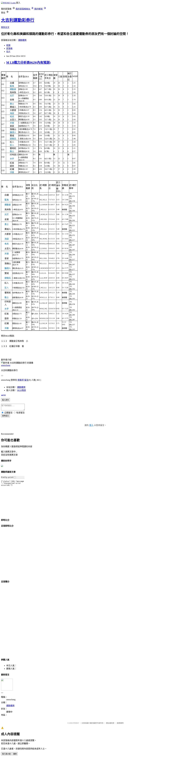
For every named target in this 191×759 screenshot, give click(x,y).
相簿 (8, 45)
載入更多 (5, 400)
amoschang (5, 365)
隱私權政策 (110, 723)
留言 (26, 380)
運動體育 (22, 40)
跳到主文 (5, 27)
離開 (15, 754)
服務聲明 (120, 723)
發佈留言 (5, 416)
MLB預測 (21, 390)
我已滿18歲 (6, 754)
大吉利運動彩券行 (17, 20)
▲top (3, 395)
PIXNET (76, 723)
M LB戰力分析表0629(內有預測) (28, 62)
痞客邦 (21, 380)
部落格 (9, 48)
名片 (8, 51)
